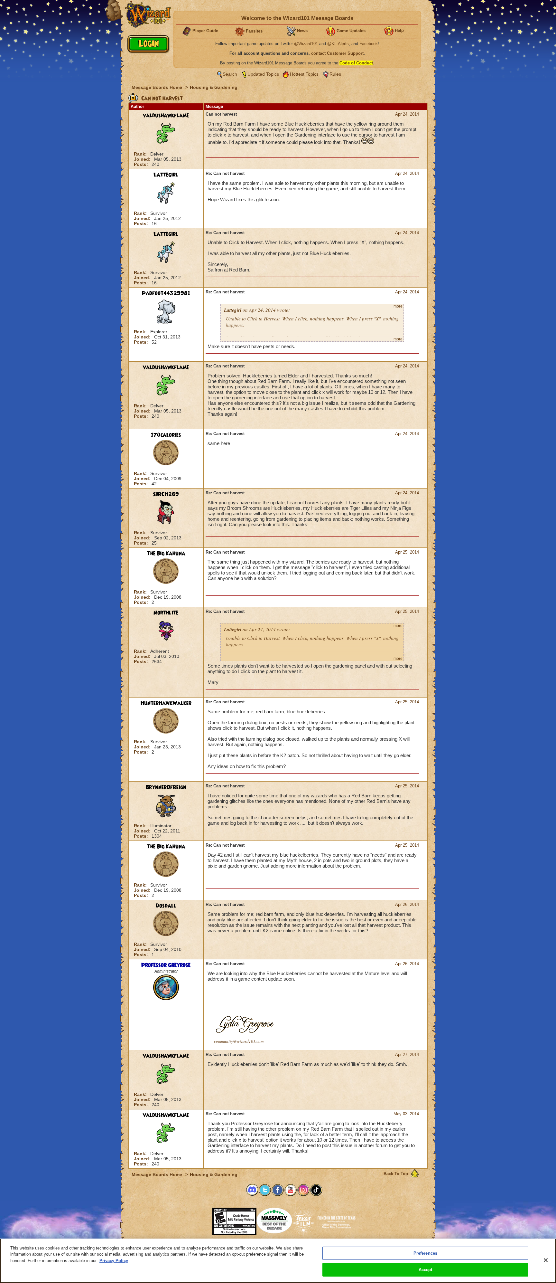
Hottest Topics (304, 74)
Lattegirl (165, 175)
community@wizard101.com (239, 1041)
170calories (166, 435)
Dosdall (166, 906)
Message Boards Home (157, 87)
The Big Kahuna (166, 553)
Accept (425, 1269)
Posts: (141, 164)
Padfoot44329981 (166, 293)
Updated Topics (263, 74)
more (398, 306)
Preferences (425, 1253)
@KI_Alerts (338, 43)
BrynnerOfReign (166, 787)
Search (230, 74)
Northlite (165, 613)
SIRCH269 (166, 494)
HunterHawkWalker (166, 703)
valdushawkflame (166, 115)
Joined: (143, 159)
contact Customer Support (337, 53)
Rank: (141, 154)
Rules (335, 74)
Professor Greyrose (165, 965)
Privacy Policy (113, 1260)
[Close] (546, 1260)
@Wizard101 (306, 43)
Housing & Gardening (213, 87)
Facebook (368, 43)
